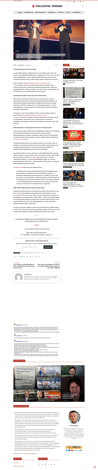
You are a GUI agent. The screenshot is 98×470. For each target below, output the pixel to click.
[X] (14, 256)
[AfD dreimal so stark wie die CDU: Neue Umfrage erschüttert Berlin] (49, 372)
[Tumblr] (39, 256)
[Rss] (83, 1)
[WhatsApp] (17, 256)
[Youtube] (74, 1)
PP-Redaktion (21, 65)
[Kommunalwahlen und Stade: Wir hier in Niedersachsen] (73, 389)
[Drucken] (24, 256)
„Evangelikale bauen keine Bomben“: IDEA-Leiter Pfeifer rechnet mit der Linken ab (72, 144)
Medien (17, 51)
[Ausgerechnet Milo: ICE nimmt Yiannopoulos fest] (74, 73)
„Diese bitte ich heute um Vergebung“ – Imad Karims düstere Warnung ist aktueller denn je (73, 122)
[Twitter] (70, 1)
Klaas (37, 252)
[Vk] (80, 1)
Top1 (43, 252)
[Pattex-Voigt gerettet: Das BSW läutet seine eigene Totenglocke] (74, 156)
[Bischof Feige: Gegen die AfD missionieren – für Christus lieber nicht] (49, 384)
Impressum (16, 462)
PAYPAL (36, 225)
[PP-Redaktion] (14, 65)
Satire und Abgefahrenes (67, 393)
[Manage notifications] (95, 467)
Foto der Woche (66, 104)
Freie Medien (65, 147)
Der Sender (33, 157)
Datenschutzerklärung (18, 466)
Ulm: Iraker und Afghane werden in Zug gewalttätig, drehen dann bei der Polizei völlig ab (49, 266)
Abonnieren (48, 247)
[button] (83, 6)
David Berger (74, 425)
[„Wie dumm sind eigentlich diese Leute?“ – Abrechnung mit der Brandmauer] (49, 397)
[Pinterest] (77, 1)
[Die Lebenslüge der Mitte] (73, 372)
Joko (33, 252)
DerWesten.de (17, 167)
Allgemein (65, 127)
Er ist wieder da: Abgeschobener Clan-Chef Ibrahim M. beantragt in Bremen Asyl (24, 266)
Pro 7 (40, 252)
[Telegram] (21, 256)
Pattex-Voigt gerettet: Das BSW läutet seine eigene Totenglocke (73, 164)
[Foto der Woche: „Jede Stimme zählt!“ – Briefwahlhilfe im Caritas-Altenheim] (74, 92)
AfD (21, 252)
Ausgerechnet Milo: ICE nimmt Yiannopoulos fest (73, 81)
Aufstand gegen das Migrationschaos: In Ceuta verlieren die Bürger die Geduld (73, 184)
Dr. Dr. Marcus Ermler (27, 252)
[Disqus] (36, 303)
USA (64, 84)
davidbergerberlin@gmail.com (31, 453)
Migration (65, 187)
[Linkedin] (36, 256)
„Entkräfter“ (18, 195)
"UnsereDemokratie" (67, 167)
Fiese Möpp (41, 385)
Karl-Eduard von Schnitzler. (20, 139)
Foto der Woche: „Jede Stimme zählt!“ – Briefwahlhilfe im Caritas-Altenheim (73, 101)
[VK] (30, 256)
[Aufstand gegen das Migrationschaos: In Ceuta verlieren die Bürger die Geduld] (74, 175)
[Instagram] (67, 1)
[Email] (27, 256)
